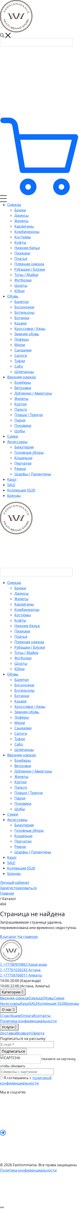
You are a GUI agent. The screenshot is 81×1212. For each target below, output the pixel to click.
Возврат (23, 1033)
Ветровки (22, 765)
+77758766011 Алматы (22, 975)
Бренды (14, 873)
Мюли (19, 722)
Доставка (8, 1033)
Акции (15, 1015)
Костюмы (22, 615)
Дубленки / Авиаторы (33, 771)
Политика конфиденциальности (28, 1021)
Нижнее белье (27, 625)
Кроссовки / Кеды (29, 706)
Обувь (48, 998)
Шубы (19, 808)
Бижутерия (24, 825)
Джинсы (21, 593)
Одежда (35, 998)
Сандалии (23, 728)
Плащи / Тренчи (28, 792)
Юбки (19, 668)
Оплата (27, 1015)
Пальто (20, 787)
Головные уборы (29, 830)
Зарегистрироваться (18, 887)
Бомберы (22, 760)
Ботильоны (24, 690)
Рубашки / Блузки (29, 647)
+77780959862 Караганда (24, 964)
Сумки (12, 814)
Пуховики (22, 803)
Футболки (23, 658)
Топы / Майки (26, 652)
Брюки (20, 588)
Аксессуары (10, 1003)
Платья (20, 636)
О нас (5, 1015)
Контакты (42, 1015)
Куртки (20, 781)
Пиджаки (22, 631)
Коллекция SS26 (21, 868)
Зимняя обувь (26, 711)
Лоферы (21, 717)
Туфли (19, 738)
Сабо (18, 744)
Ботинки (21, 695)
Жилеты (21, 598)
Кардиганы (24, 604)
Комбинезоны (26, 609)
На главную (28, 936)
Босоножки (24, 685)
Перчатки (23, 841)
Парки (19, 798)
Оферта (37, 1033)
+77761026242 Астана (21, 969)
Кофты (20, 620)
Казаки (20, 701)
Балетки (21, 679)
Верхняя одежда (14, 998)
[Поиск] (76, 41)
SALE (11, 862)
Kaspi (11, 857)
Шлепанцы (24, 749)
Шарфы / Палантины (32, 852)
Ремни (20, 846)
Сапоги (20, 733)
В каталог (8, 936)
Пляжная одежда (29, 641)
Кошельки (23, 835)
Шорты (20, 663)
